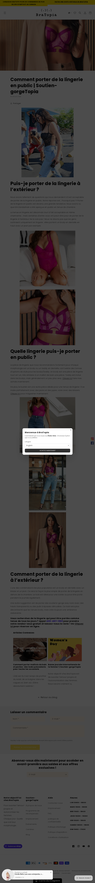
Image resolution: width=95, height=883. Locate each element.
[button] (47, 445)
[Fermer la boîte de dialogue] (71, 430)
